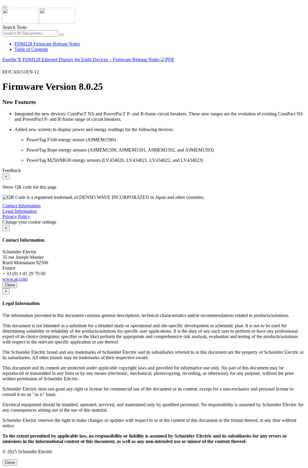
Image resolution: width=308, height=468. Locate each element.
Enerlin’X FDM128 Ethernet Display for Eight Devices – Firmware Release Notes (81, 59)
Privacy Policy (16, 216)
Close (10, 285)
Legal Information (19, 211)
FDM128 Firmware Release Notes (47, 43)
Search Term (14, 27)
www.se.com (14, 278)
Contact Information (21, 205)
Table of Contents (31, 49)
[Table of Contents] (4, 66)
